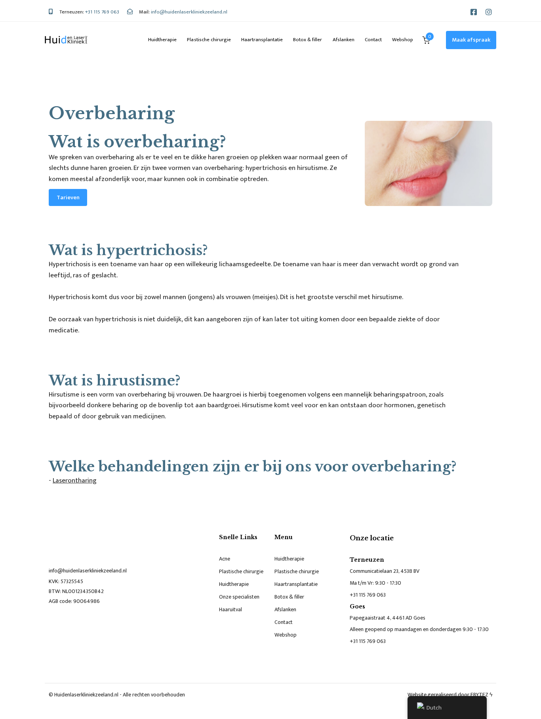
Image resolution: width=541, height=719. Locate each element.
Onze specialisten (239, 597)
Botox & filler (307, 39)
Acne (224, 559)
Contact (373, 39)
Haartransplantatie (262, 39)
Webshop (402, 39)
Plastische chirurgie (208, 39)
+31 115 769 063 (368, 594)
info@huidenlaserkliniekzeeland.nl (88, 570)
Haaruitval (230, 609)
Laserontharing (75, 480)
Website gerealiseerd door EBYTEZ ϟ (450, 694)
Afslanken (343, 39)
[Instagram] (488, 11)
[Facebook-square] (473, 11)
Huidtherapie (162, 39)
